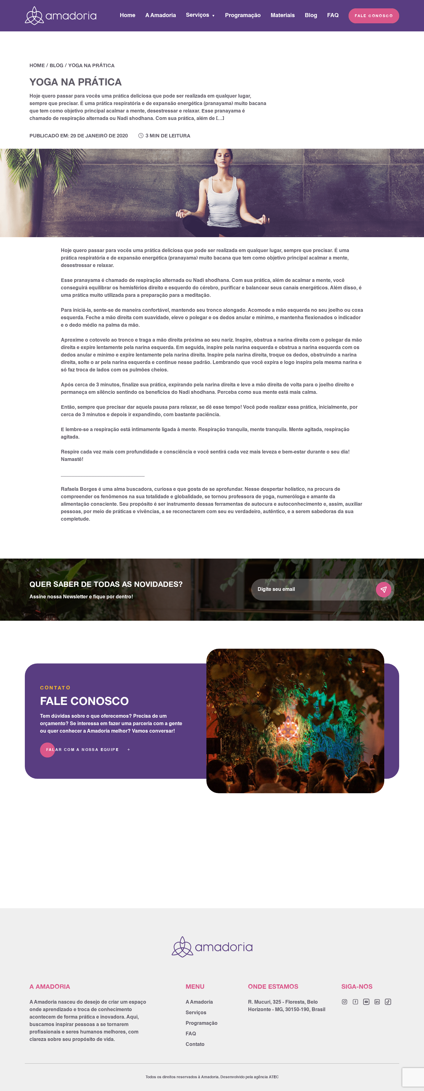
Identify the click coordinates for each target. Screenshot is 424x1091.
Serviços (197, 15)
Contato (195, 1044)
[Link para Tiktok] (388, 1002)
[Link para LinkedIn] (377, 1002)
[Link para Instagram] (344, 1002)
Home (127, 15)
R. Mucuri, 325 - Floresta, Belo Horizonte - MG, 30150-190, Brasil (286, 1006)
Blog (311, 15)
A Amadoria (160, 15)
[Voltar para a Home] (60, 15)
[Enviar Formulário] (383, 589)
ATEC (274, 1077)
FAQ (333, 15)
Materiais (283, 15)
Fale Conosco (374, 15)
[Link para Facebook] (355, 1002)
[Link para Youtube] (366, 1002)
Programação (243, 15)
